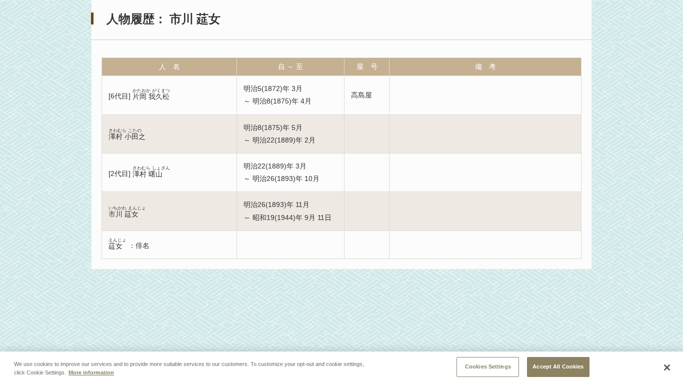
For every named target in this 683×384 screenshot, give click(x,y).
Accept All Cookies (558, 367)
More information (91, 373)
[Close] (667, 367)
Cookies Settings (488, 367)
